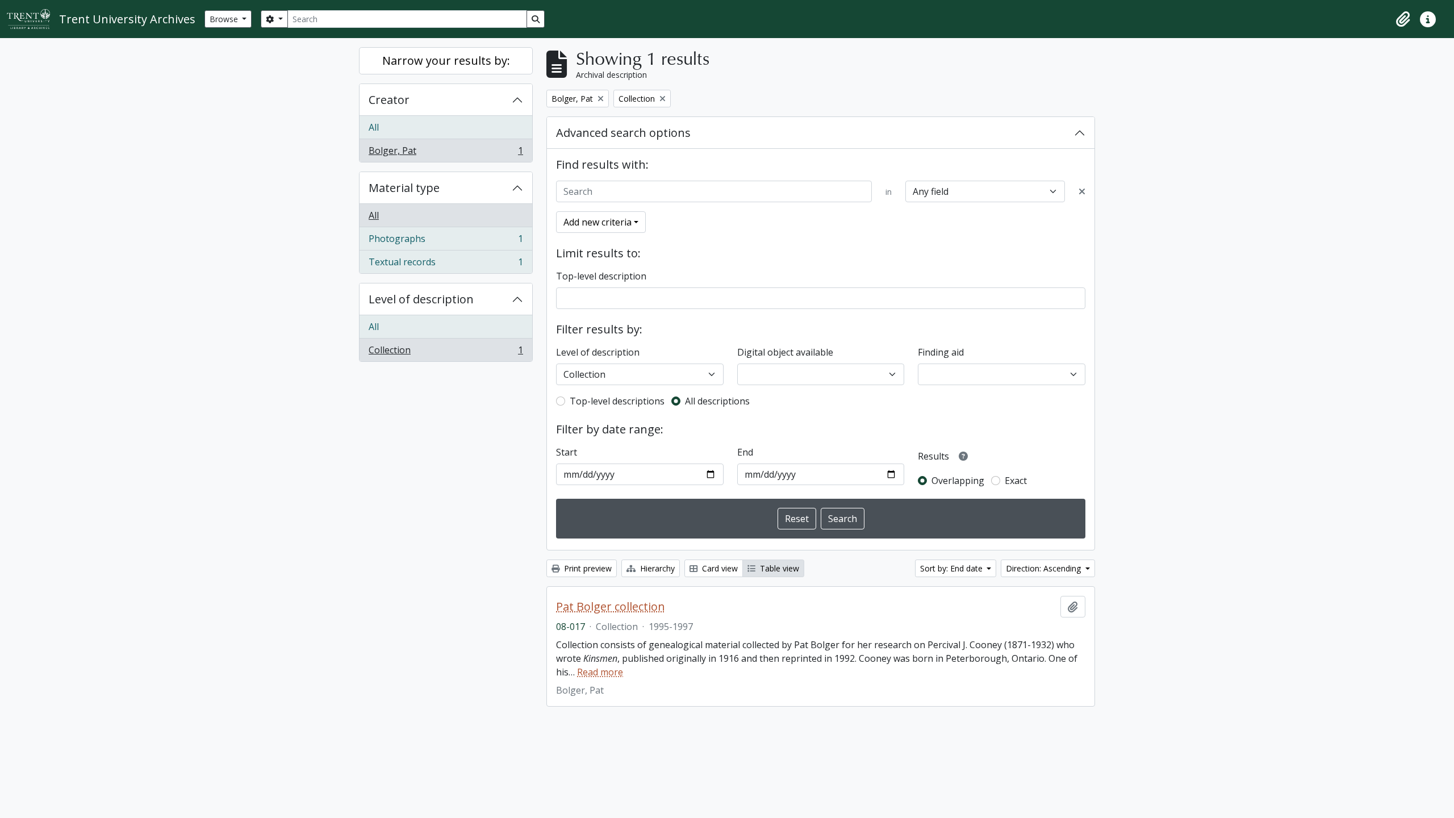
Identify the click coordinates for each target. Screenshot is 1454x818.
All (374, 127)
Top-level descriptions (617, 401)
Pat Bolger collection (610, 607)
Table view (778, 568)
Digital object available (785, 352)
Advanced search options (623, 132)
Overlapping (957, 480)
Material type (404, 187)
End (745, 452)
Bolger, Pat (445, 153)
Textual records (445, 264)
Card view (719, 568)
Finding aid (941, 352)
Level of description (421, 299)
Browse (225, 19)
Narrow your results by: (446, 60)
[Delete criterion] (1082, 191)
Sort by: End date (952, 568)
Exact (1016, 480)
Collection (445, 352)
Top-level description (601, 276)
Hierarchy (656, 568)
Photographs (445, 241)
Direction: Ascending (1044, 568)
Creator (389, 99)
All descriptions (717, 401)
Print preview (587, 568)
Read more (600, 672)
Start (566, 452)
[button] (1402, 19)
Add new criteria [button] (597, 222)
